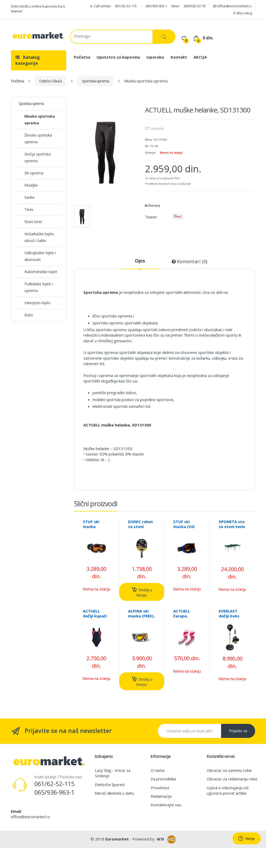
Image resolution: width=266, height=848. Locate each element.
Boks (28, 314)
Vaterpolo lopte (37, 302)
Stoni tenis (33, 221)
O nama (157, 770)
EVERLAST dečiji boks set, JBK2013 (231, 615)
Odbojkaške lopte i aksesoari (40, 256)
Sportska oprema (95, 80)
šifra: (149, 139)
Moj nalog (244, 13)
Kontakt (179, 57)
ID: (147, 146)
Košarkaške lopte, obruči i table (39, 237)
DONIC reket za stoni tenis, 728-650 (140, 529)
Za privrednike (163, 778)
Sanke (29, 197)
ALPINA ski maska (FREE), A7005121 (141, 615)
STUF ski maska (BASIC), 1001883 (91, 529)
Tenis (29, 209)
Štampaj (154, 205)
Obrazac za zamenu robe (229, 770)
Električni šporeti (109, 784)
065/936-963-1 (156, 6)
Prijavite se (238, 730)
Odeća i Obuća (50, 80)
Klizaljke (31, 185)
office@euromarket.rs (234, 6)
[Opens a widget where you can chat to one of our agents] (246, 838)
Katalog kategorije (27, 60)
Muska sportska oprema (39, 119)
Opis (140, 261)
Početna (82, 57)
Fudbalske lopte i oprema (38, 287)
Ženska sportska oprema (38, 138)
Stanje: (150, 152)
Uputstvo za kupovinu (118, 57)
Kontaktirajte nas (166, 804)
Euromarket (117, 839)
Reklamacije (161, 796)
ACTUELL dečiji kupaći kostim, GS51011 (95, 618)
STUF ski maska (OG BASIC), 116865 (184, 529)
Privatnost (160, 787)
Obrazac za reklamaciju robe (232, 778)
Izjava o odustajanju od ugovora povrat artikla (227, 790)
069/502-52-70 (194, 6)
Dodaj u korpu (144, 592)
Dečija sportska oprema (37, 157)
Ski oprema (33, 172)
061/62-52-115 (126, 6)
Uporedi (157, 128)
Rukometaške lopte (40, 271)
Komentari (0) (191, 261)
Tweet (151, 216)
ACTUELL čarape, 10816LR (181, 615)
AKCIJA (200, 57)
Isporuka (155, 57)
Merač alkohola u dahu (114, 793)
